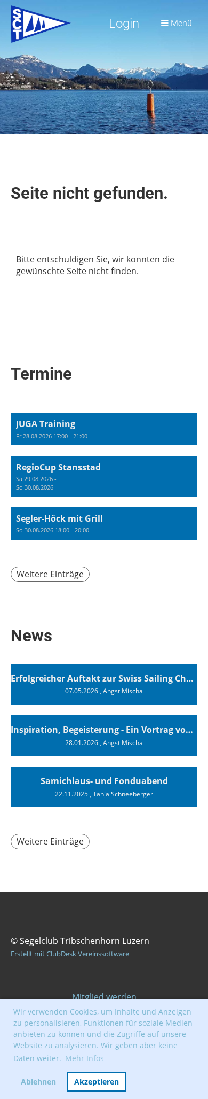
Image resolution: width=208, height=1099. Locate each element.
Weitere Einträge (50, 574)
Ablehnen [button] (38, 1082)
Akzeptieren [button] (96, 1082)
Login (124, 23)
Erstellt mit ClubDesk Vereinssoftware (70, 953)
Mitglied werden (104, 997)
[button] (104, 429)
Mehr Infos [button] (84, 1058)
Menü (180, 23)
